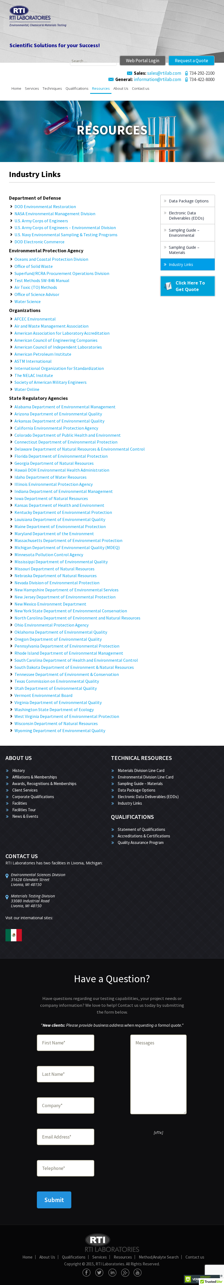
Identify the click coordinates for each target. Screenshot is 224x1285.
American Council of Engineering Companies (56, 340)
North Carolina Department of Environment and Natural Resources (77, 618)
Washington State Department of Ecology (54, 709)
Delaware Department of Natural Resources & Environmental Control (79, 449)
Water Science (27, 301)
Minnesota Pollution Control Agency (48, 554)
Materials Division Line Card (141, 770)
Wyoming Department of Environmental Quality (59, 730)
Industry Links (181, 264)
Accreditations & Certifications (144, 835)
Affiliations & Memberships (34, 777)
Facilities (19, 803)
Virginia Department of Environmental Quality (58, 702)
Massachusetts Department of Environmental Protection (68, 540)
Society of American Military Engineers (50, 382)
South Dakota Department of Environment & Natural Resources (74, 667)
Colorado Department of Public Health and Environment (67, 435)
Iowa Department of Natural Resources (51, 498)
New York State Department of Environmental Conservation (70, 610)
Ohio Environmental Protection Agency (51, 625)
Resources (101, 88)
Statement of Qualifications (141, 829)
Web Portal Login (142, 61)
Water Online (26, 389)
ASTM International (33, 361)
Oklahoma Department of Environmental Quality (60, 632)
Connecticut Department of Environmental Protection (65, 442)
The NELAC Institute (33, 375)
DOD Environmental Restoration (45, 206)
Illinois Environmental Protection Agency (53, 484)
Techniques (52, 88)
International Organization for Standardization (59, 368)
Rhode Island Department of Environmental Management (68, 653)
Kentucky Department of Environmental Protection (63, 512)
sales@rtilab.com (157, 73)
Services (32, 88)
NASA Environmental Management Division (54, 213)
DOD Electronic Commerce (39, 241)
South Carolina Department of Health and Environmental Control (76, 660)
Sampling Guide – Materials (184, 250)
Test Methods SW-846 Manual (41, 280)
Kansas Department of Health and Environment (59, 505)
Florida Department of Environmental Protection (61, 456)
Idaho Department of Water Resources (50, 477)
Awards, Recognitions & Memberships (44, 783)
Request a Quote (191, 61)
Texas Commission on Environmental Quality (56, 681)
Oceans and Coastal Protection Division (51, 259)
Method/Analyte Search (159, 1257)
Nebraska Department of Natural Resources (55, 575)
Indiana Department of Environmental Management (63, 491)
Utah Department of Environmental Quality (55, 688)
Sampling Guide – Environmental (184, 232)
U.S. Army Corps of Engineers (41, 220)
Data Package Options (189, 200)
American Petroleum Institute (42, 354)
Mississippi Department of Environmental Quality (61, 561)
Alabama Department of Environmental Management (65, 406)
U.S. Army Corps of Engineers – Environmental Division (65, 227)
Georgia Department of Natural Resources (54, 463)
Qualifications (77, 88)
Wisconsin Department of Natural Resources (56, 723)
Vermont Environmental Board (43, 695)
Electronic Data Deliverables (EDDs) (186, 215)
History (18, 770)
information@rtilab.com (148, 79)
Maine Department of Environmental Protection (60, 526)
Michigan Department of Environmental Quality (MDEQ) (67, 547)
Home (16, 88)
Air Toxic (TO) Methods (35, 287)
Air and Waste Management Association (51, 326)
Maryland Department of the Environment (54, 533)
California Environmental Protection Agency (56, 428)
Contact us (140, 88)
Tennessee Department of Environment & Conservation (66, 674)
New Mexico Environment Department (50, 604)
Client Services (25, 790)
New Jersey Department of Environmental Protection (65, 597)
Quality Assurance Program (141, 842)
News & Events (25, 816)
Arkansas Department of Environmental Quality (59, 421)
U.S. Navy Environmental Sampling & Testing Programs (65, 234)
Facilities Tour (24, 809)
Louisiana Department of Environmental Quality (59, 519)
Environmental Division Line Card (145, 777)
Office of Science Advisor (36, 294)
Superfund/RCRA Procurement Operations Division (61, 273)
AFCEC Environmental (35, 319)
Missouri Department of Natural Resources (54, 568)
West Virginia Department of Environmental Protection (66, 716)
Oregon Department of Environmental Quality (58, 639)
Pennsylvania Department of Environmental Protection (66, 646)
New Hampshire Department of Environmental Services (66, 589)
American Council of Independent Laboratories (58, 347)
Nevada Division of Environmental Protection (56, 582)
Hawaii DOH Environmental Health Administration (61, 470)
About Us (120, 88)
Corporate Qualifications (33, 796)
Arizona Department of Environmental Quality (58, 414)
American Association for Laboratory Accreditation (62, 333)
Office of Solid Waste (33, 266)
